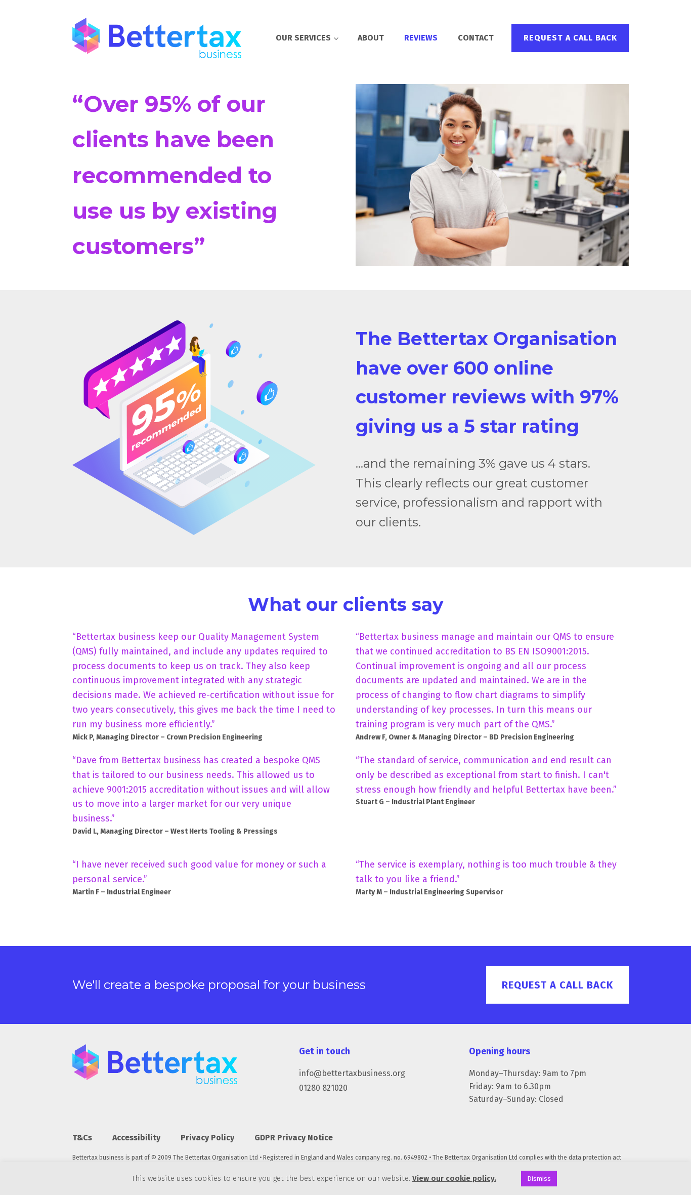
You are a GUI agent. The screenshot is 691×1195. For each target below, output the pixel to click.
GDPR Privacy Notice (293, 1137)
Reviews (421, 38)
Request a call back (570, 38)
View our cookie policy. (454, 1178)
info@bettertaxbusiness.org (352, 1073)
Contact (476, 38)
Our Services (303, 38)
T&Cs (82, 1137)
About (371, 38)
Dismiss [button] (539, 1178)
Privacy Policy (207, 1137)
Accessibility (136, 1137)
